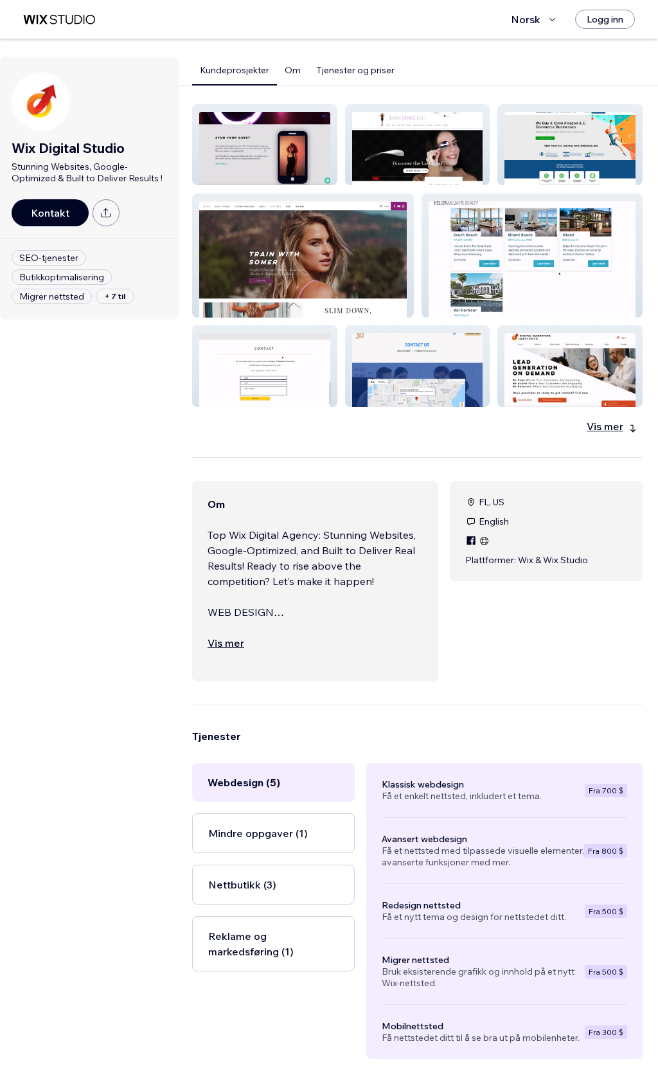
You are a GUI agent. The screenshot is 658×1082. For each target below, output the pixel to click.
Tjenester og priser (355, 70)
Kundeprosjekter (234, 70)
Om (293, 70)
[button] (264, 144)
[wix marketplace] (59, 19)
